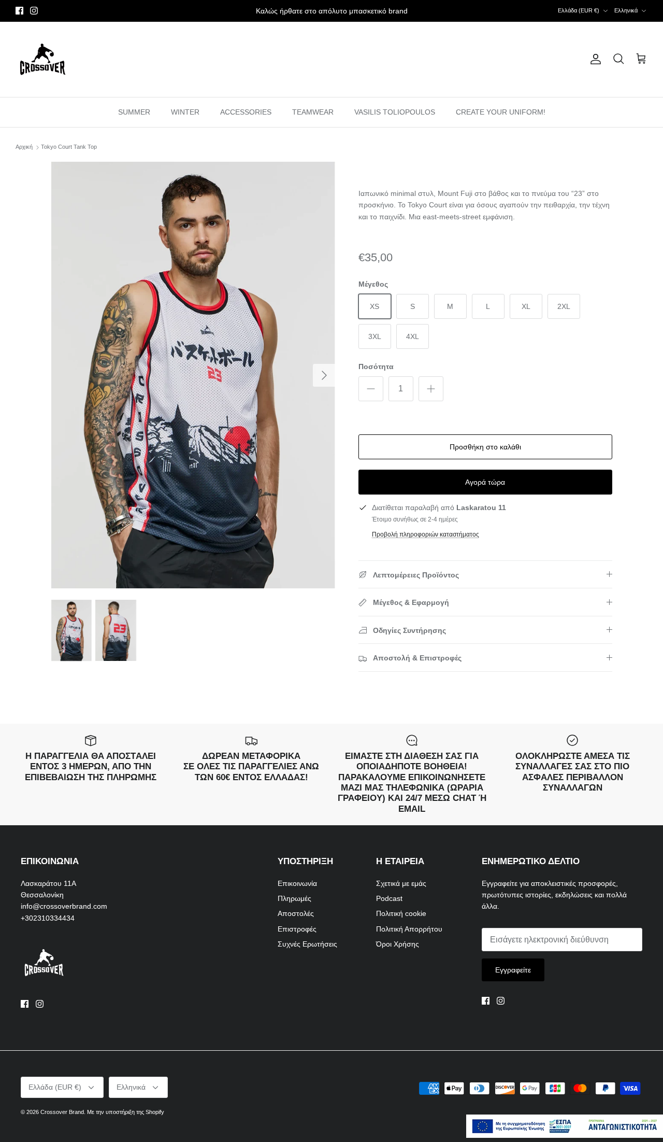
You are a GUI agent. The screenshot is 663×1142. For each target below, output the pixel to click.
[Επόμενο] (324, 375)
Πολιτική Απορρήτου (409, 929)
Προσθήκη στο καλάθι (485, 447)
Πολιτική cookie (401, 913)
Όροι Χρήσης (397, 944)
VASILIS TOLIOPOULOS (394, 112)
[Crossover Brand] (43, 59)
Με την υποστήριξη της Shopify (125, 1112)
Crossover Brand (62, 1112)
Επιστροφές (297, 929)
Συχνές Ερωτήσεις (307, 944)
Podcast (389, 898)
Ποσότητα (376, 366)
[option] (193, 375)
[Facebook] (19, 11)
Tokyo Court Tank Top (69, 147)
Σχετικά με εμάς (401, 883)
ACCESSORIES (245, 112)
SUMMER (134, 112)
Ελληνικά (626, 10)
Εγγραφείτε (513, 970)
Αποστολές (296, 913)
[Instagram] (34, 11)
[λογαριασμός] (593, 59)
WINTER (185, 112)
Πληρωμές (294, 898)
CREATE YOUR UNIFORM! (500, 112)
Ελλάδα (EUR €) (578, 10)
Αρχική (24, 147)
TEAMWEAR (313, 112)
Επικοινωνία (297, 883)
